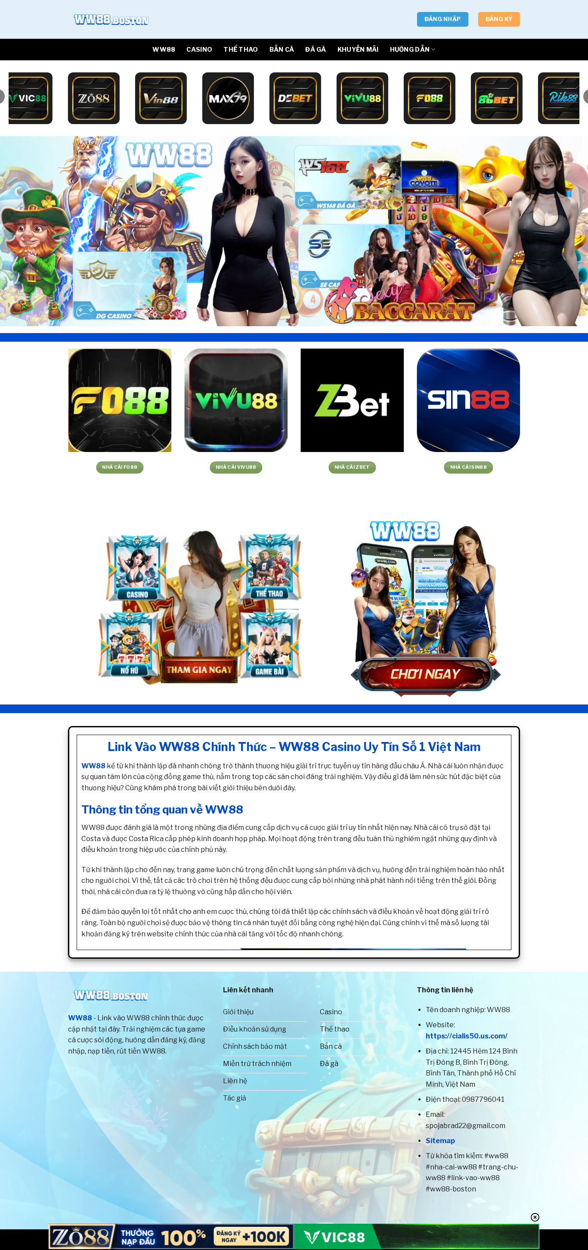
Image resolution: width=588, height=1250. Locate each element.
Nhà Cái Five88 (147, 467)
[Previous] (23, 231)
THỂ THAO (240, 49)
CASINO (199, 49)
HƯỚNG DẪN (410, 49)
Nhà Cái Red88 (263, 467)
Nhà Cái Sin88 (30, 467)
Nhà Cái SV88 (379, 467)
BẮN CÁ (281, 49)
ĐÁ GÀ (315, 49)
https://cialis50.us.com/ (467, 1036)
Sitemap (440, 1141)
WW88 (163, 49)
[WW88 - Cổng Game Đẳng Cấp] (111, 19)
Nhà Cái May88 (495, 467)
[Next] (565, 231)
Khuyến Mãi (358, 49)
